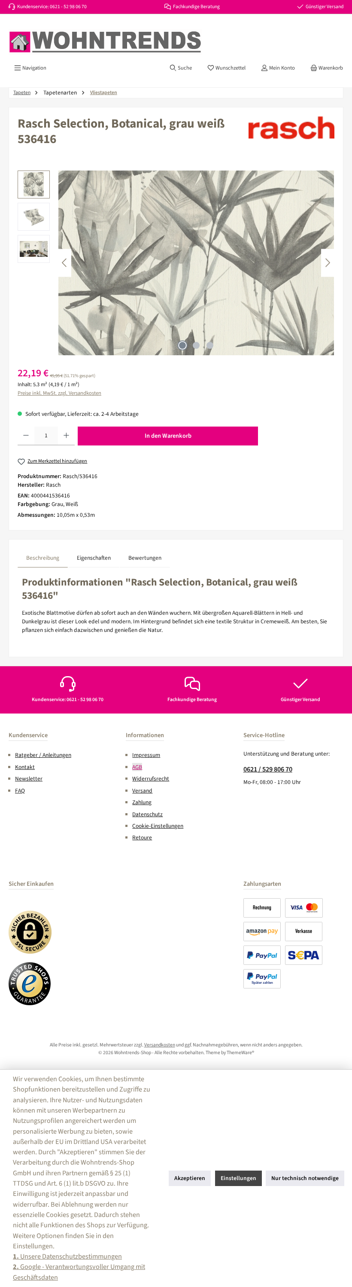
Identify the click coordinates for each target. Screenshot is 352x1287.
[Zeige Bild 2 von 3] (196, 345)
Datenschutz (147, 814)
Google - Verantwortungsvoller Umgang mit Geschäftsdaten (79, 1272)
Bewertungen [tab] (144, 558)
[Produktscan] (196, 263)
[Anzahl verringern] (26, 436)
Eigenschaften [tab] (94, 558)
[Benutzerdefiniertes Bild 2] (30, 983)
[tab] (43, 557)
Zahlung (142, 802)
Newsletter (28, 779)
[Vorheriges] (64, 263)
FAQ (20, 791)
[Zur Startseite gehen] (105, 42)
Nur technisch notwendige (305, 1178)
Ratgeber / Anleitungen (43, 755)
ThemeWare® (240, 1052)
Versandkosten (159, 1045)
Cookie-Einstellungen (157, 826)
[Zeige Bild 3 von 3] (209, 345)
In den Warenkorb (168, 435)
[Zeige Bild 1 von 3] (182, 345)
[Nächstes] (327, 263)
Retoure (142, 837)
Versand (142, 791)
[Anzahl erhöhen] (66, 436)
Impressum (146, 755)
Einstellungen (238, 1178)
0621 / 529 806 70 (267, 769)
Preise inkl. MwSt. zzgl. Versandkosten (59, 393)
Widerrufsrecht (150, 779)
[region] (176, 263)
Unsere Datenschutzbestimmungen (67, 1256)
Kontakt (25, 767)
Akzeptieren (189, 1178)
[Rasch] (291, 127)
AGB (137, 767)
